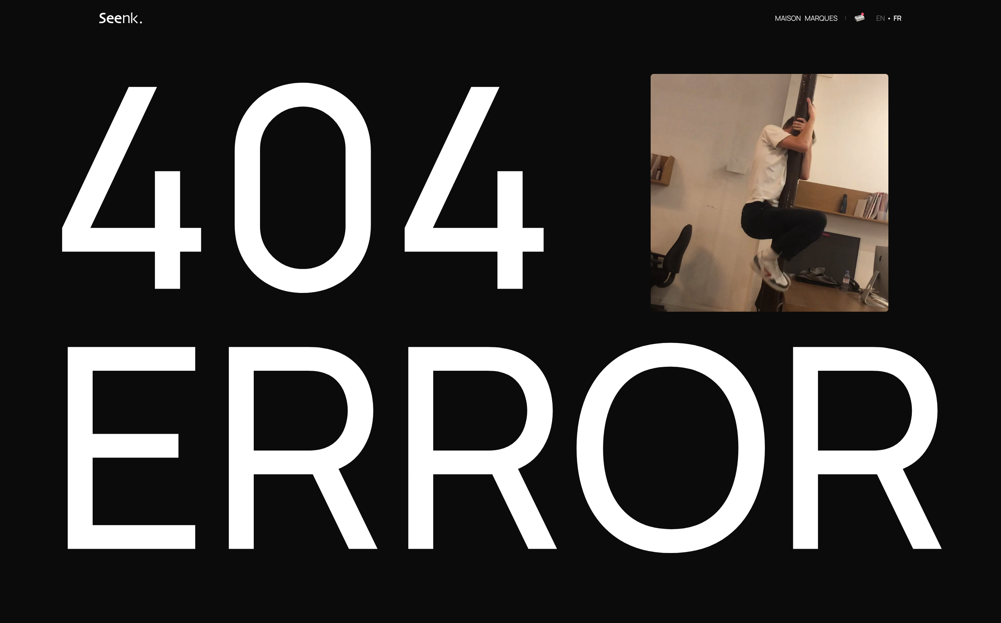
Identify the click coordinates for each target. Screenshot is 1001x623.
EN (880, 17)
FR (897, 17)
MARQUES (821, 17)
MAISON (788, 17)
